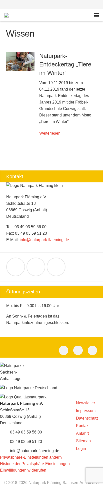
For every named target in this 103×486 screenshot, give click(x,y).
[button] (51, 4)
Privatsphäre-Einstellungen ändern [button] (31, 457)
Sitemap (83, 441)
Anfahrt (82, 433)
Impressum (86, 411)
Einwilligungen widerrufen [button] (23, 470)
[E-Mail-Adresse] (15, 267)
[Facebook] (35, 267)
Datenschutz (87, 418)
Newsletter (85, 403)
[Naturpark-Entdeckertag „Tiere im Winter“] (20, 61)
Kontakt (83, 426)
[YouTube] (56, 267)
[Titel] (6, 15)
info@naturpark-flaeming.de (44, 240)
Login (81, 448)
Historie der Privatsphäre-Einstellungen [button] (35, 464)
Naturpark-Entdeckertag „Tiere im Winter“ (65, 64)
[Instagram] (92, 350)
